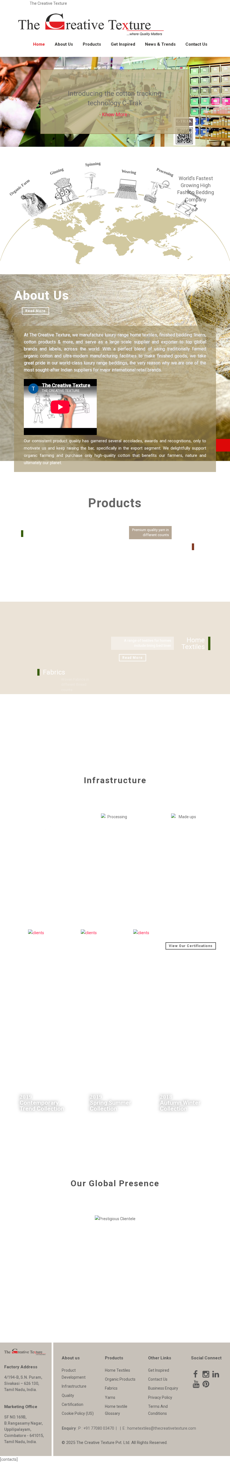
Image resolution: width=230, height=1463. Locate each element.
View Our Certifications (191, 946)
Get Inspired (123, 44)
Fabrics (111, 1388)
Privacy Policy (160, 1397)
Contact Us (196, 44)
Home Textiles (117, 1370)
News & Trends (160, 44)
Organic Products (120, 1379)
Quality (68, 1395)
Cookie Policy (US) (78, 1413)
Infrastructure (74, 1386)
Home (39, 44)
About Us (64, 44)
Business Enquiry (163, 1388)
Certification (72, 1404)
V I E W (199, 1030)
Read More (35, 311)
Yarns (110, 1397)
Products (92, 44)
